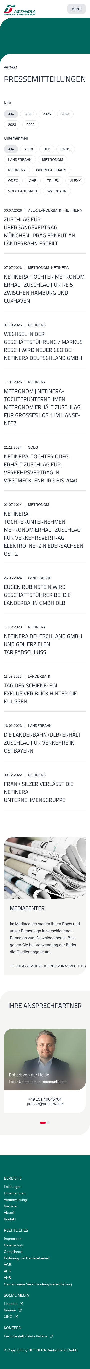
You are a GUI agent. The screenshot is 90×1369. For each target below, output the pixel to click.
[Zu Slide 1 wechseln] (43, 1123)
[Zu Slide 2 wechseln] (48, 1122)
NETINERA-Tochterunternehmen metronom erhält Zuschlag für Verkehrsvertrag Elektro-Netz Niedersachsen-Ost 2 (45, 533)
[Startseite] (20, 8)
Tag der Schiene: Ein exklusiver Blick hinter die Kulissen (40, 693)
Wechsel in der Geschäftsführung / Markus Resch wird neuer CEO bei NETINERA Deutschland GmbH (43, 346)
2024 (66, 114)
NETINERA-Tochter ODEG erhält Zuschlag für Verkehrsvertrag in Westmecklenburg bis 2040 (40, 468)
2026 (28, 114)
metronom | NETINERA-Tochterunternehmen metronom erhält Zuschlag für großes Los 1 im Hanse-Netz (42, 407)
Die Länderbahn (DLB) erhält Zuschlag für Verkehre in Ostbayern (42, 742)
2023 (12, 125)
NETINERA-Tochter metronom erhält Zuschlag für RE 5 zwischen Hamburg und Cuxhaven (44, 288)
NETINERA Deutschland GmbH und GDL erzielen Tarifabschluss (43, 644)
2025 (47, 114)
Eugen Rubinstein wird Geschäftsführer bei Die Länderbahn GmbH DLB (37, 595)
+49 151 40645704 (45, 1099)
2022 (31, 125)
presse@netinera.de (45, 1104)
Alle (11, 114)
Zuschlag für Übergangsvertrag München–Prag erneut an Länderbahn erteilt (40, 231)
